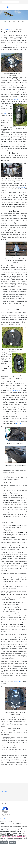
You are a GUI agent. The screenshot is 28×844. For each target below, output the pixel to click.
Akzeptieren (4, 842)
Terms (5, 819)
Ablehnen (12, 842)
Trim (5, 113)
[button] (4, 21)
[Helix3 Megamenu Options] (7, 7)
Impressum (4, 791)
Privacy (1, 819)
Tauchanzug (17, 99)
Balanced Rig (21, 187)
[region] (14, 16)
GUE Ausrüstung (7, 29)
